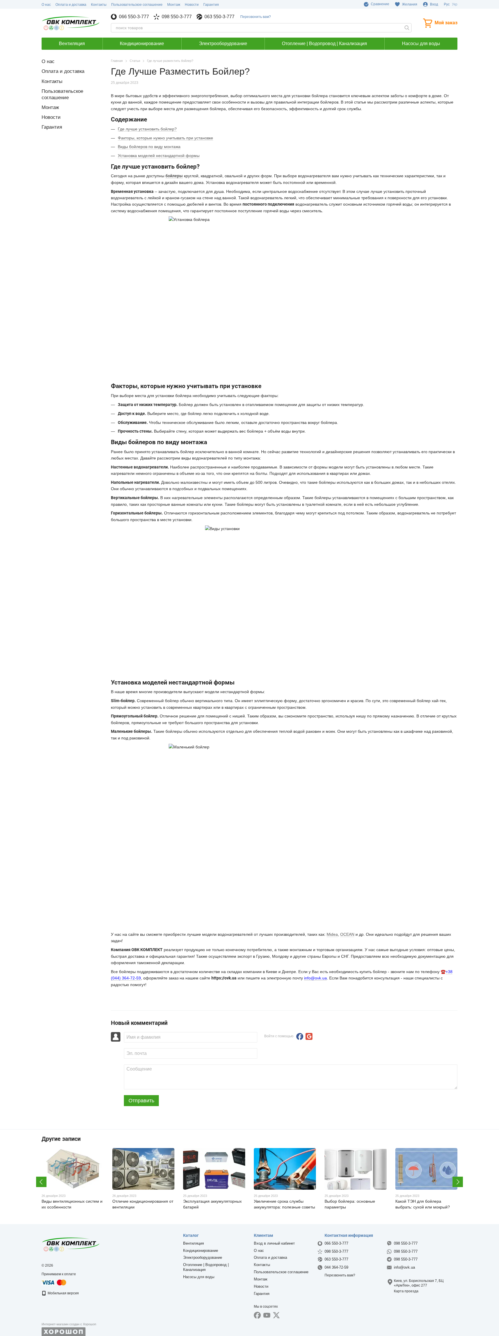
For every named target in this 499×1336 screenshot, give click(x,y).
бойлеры (174, 176)
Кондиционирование (142, 43)
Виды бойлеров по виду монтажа (149, 146)
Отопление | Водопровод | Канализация (324, 43)
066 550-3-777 (134, 16)
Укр (454, 4)
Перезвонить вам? (255, 17)
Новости (192, 5)
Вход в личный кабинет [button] (274, 1243)
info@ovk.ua (315, 978)
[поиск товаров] (407, 27)
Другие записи (61, 1138)
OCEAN (347, 934)
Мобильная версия (63, 1293)
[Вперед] (458, 1182)
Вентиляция (72, 43)
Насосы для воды (421, 43)
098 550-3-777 (177, 16)
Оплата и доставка (70, 5)
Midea (332, 934)
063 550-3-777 (219, 16)
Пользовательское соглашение (137, 5)
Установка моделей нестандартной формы (159, 155)
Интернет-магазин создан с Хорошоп (69, 1324)
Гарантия (211, 5)
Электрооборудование (223, 43)
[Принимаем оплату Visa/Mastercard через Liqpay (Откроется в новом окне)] (54, 1282)
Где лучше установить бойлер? (147, 129)
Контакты (99, 5)
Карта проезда (406, 1291)
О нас (46, 5)
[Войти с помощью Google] (309, 1036)
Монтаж (173, 5)
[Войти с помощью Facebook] (299, 1036)
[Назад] (41, 1182)
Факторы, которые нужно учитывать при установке (165, 138)
